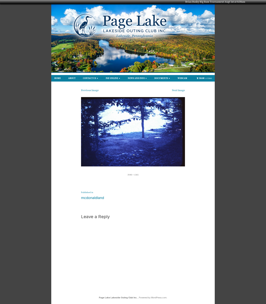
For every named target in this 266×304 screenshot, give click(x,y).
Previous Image (90, 90)
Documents (161, 78)
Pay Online (112, 78)
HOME (57, 78)
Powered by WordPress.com (153, 297)
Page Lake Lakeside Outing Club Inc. (118, 297)
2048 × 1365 (133, 174)
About (72, 78)
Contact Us (89, 78)
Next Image (178, 90)
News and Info (136, 78)
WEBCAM (182, 78)
